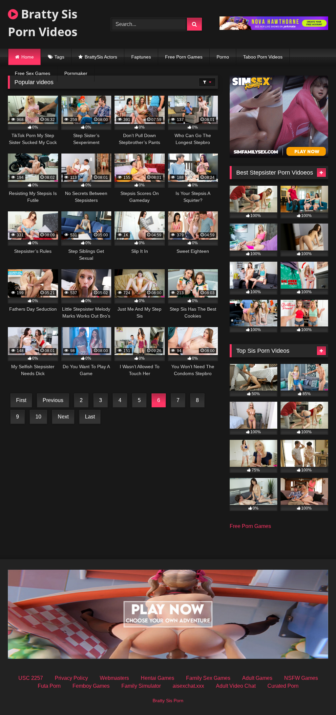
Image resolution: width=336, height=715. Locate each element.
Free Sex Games (32, 73)
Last (90, 416)
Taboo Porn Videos (263, 57)
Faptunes (141, 57)
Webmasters (114, 678)
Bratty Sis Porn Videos (42, 23)
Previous (53, 400)
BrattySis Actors (101, 57)
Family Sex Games (208, 678)
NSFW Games (301, 678)
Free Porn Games (183, 57)
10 (38, 416)
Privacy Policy (71, 678)
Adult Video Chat (236, 686)
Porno (223, 57)
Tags (59, 57)
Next (63, 416)
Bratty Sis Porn (168, 700)
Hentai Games (157, 678)
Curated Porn (283, 686)
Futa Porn (49, 686)
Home (27, 57)
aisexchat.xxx (188, 686)
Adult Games (257, 678)
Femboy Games (91, 686)
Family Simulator (141, 686)
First (21, 400)
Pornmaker (75, 73)
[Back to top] (315, 695)
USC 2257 (30, 678)
